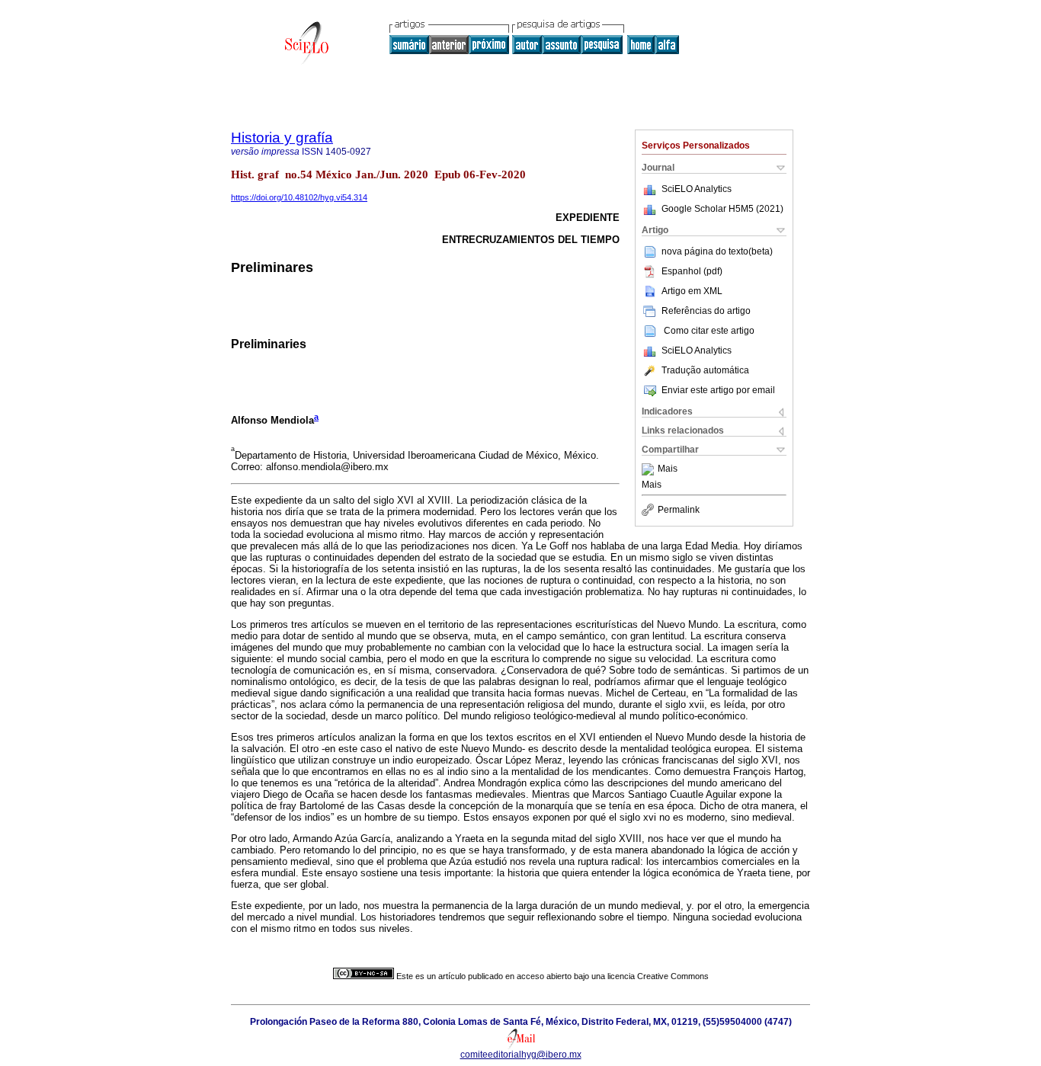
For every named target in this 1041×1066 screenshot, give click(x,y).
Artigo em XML (691, 291)
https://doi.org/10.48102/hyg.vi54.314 (299, 197)
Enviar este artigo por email (718, 390)
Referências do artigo (706, 311)
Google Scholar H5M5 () (722, 208)
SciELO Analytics (696, 189)
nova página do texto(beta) (717, 251)
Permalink (679, 509)
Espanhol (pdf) (691, 271)
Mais (667, 469)
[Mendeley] (650, 469)
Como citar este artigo (709, 330)
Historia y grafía (282, 138)
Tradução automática (705, 370)
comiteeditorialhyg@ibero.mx (520, 1054)
